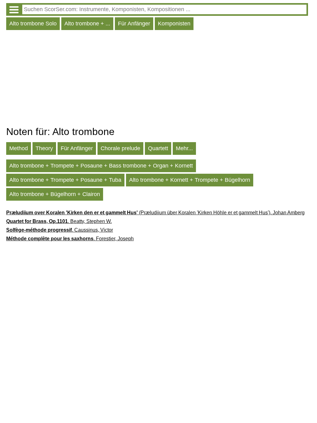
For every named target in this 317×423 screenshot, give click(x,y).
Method (18, 148)
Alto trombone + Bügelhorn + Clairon (54, 194)
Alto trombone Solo (33, 23)
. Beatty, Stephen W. (59, 221)
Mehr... (184, 148)
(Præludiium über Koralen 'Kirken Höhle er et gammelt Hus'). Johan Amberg (155, 212)
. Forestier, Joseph (70, 238)
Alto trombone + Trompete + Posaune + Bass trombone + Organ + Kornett (101, 166)
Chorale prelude (120, 148)
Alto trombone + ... (87, 23)
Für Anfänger (134, 23)
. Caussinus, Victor (59, 230)
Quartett (158, 148)
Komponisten (174, 23)
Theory (44, 148)
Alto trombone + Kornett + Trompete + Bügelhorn (189, 180)
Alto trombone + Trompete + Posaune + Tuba (65, 180)
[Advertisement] (157, 79)
